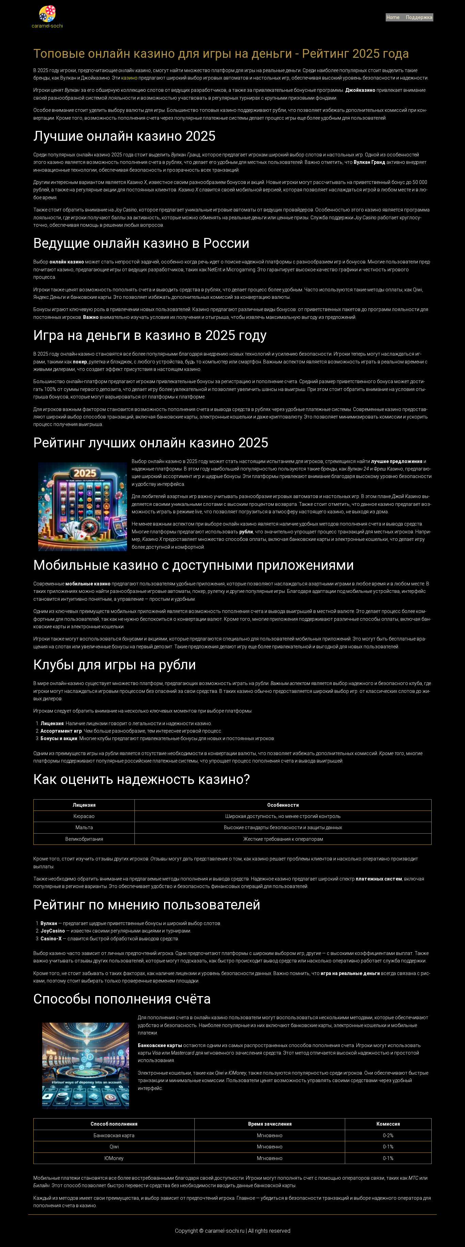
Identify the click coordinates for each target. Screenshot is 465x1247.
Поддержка (419, 17)
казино (129, 78)
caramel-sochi (47, 26)
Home (393, 17)
